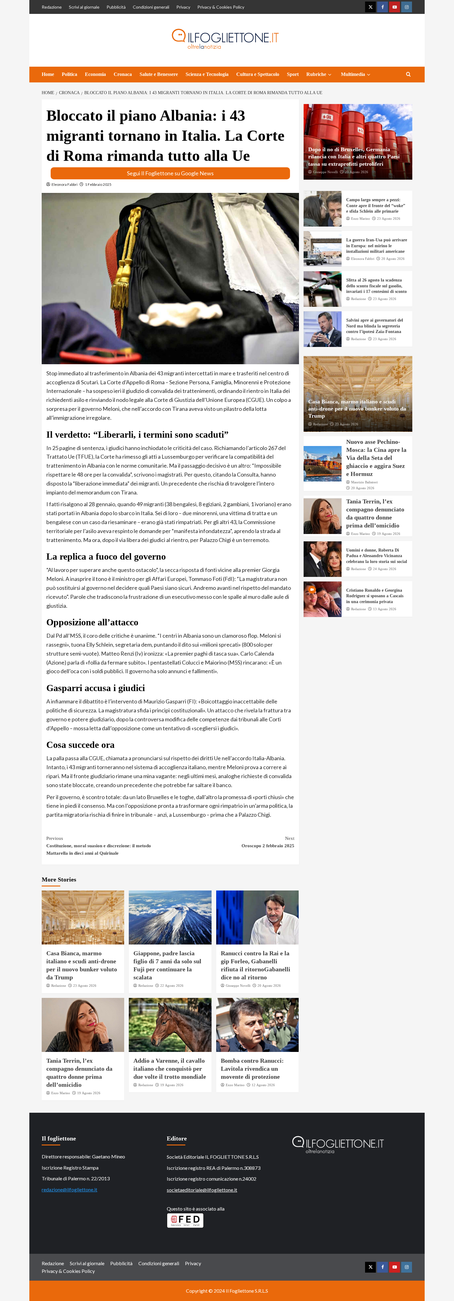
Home (48, 74)
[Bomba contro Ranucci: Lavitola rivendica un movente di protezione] (257, 1025)
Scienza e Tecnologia (207, 74)
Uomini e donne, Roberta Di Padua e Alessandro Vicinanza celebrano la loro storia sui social (376, 556)
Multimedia (353, 74)
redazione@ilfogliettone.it (69, 1189)
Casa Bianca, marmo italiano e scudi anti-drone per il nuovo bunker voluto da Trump (357, 408)
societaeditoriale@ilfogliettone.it (202, 1190)
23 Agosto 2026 (84, 985)
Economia (95, 74)
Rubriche (316, 74)
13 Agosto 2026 (384, 609)
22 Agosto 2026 (171, 985)
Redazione (52, 7)
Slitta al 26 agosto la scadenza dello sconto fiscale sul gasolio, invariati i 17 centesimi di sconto (376, 286)
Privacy (183, 7)
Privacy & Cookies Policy (220, 7)
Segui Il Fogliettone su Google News (170, 173)
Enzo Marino (60, 1093)
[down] (329, 74)
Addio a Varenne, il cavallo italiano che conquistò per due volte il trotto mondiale (169, 1068)
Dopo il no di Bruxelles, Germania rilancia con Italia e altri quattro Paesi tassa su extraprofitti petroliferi (354, 157)
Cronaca (123, 74)
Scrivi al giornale (84, 7)
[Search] (408, 74)
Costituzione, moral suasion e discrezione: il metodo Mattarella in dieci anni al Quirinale (98, 846)
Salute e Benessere (159, 74)
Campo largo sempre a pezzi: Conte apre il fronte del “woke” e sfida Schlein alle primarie (375, 206)
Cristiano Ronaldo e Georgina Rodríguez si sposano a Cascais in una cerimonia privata (374, 596)
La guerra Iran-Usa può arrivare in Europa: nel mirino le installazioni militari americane (376, 246)
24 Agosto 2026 (384, 569)
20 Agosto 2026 (269, 985)
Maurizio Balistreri (364, 482)
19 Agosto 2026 (88, 1093)
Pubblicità (116, 7)
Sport (293, 74)
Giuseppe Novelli (238, 985)
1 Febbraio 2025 (98, 184)
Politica (69, 74)
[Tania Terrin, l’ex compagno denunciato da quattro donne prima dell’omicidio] (83, 1025)
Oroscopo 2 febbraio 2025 (268, 842)
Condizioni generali (151, 7)
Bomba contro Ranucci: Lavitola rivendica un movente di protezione (252, 1068)
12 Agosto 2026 (263, 1085)
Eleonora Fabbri (65, 184)
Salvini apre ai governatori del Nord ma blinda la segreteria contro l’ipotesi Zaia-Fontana (374, 326)
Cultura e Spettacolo (257, 74)
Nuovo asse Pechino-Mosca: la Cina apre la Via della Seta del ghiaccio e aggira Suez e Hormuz (376, 458)
